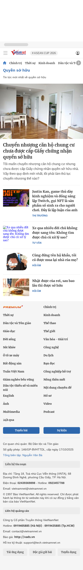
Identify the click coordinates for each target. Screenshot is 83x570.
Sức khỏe (9, 347)
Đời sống (9, 339)
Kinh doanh (46, 63)
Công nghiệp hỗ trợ (57, 371)
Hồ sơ (48, 395)
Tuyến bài (21, 430)
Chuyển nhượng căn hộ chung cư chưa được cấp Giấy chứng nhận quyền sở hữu (39, 151)
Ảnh (6, 404)
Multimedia (11, 412)
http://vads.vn (24, 537)
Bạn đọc (49, 363)
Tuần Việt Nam (13, 371)
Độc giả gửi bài (42, 552)
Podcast (49, 412)
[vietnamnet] (19, 55)
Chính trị (15, 63)
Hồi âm (36, 265)
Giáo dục (9, 331)
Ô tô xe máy (11, 355)
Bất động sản (12, 363)
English (8, 395)
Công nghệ (51, 347)
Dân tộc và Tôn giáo (17, 323)
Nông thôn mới (54, 379)
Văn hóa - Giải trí (56, 339)
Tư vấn (37, 242)
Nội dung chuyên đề (58, 387)
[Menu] (5, 53)
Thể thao (50, 323)
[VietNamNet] (4, 63)
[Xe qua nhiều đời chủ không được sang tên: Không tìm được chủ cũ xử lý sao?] (16, 234)
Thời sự (30, 63)
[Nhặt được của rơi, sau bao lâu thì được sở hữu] (16, 287)
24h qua (8, 420)
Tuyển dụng (68, 552)
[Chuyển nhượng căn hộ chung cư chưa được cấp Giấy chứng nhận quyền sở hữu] (41, 111)
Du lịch (48, 355)
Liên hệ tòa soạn (15, 464)
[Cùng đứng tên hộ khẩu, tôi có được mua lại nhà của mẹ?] (16, 261)
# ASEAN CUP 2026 (44, 53)
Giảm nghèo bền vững (18, 379)
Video (48, 404)
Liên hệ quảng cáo (17, 511)
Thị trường (40, 215)
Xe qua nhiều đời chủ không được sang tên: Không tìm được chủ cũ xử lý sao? (54, 232)
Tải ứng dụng (15, 552)
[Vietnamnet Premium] (13, 309)
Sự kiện (62, 430)
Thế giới (49, 331)
